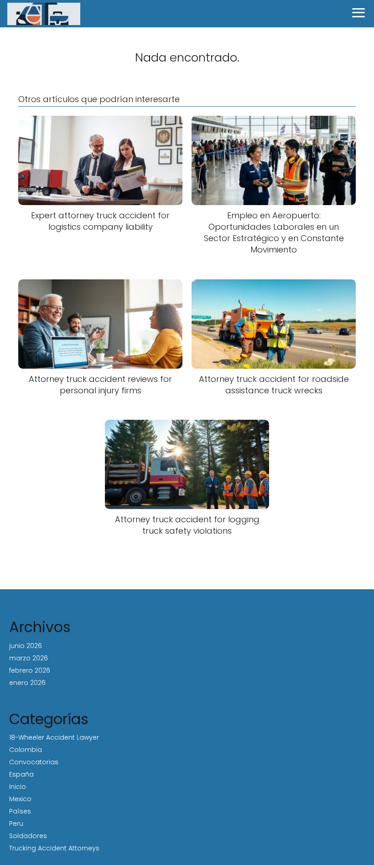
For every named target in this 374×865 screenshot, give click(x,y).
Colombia (25, 749)
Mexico (20, 798)
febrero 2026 (29, 670)
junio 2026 (25, 645)
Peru (16, 823)
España (21, 774)
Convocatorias (33, 762)
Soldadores (28, 835)
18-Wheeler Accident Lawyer (54, 737)
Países (20, 811)
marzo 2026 (28, 658)
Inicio (17, 786)
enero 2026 (27, 682)
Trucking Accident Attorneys (54, 848)
